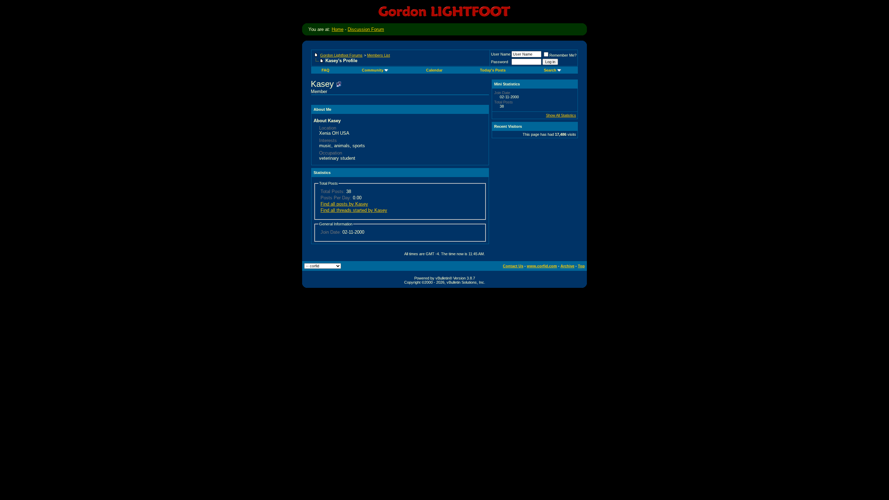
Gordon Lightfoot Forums (341, 55)
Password (499, 62)
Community (372, 70)
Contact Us (513, 266)
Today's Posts (493, 70)
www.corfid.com (542, 266)
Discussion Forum (366, 29)
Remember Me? (562, 55)
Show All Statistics (561, 115)
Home (337, 29)
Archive (567, 266)
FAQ (326, 70)
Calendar (434, 70)
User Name (500, 54)
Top (581, 266)
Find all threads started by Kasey (354, 210)
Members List (378, 55)
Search (550, 70)
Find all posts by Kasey (344, 204)
